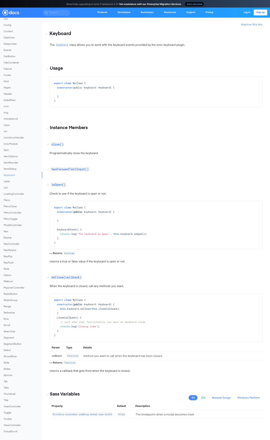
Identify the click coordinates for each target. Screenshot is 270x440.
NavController (11, 244)
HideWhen (10, 100)
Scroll (7, 325)
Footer (7, 75)
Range (7, 306)
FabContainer (11, 63)
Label (7, 181)
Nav (6, 231)
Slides (7, 369)
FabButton (9, 56)
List (6, 188)
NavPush (9, 263)
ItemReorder (11, 163)
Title (6, 400)
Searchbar (9, 331)
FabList (8, 69)
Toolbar (8, 419)
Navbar (8, 238)
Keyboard (9, 175)
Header (8, 94)
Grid (6, 81)
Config (7, 25)
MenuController (12, 213)
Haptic (7, 88)
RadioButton (11, 294)
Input (7, 125)
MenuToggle (11, 219)
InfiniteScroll (11, 119)
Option (7, 275)
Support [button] (190, 12)
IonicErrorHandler (14, 138)
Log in (247, 12)
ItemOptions (11, 156)
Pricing (209, 12)
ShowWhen (10, 356)
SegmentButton (12, 344)
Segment (9, 338)
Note (6, 269)
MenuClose (10, 206)
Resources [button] (170, 12)
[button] (20, 12)
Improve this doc (252, 24)
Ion (5, 131)
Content (8, 31)
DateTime (9, 38)
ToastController (12, 406)
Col (6, 19)
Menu (7, 200)
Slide (6, 363)
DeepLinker (10, 44)
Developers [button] (124, 12)
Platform (8, 281)
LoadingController (14, 194)
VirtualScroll (10, 431)
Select (7, 350)
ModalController (13, 225)
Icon (6, 106)
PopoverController (14, 288)
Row (6, 319)
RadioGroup (10, 300)
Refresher (9, 313)
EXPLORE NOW (194, 4)
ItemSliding (10, 169)
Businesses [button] (147, 12)
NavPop (8, 256)
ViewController (12, 425)
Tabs (6, 388)
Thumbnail (9, 394)
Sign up (260, 12)
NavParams (10, 250)
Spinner (8, 375)
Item (6, 150)
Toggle (7, 413)
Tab (6, 381)
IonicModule (11, 144)
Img (6, 113)
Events (7, 50)
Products (102, 12)
